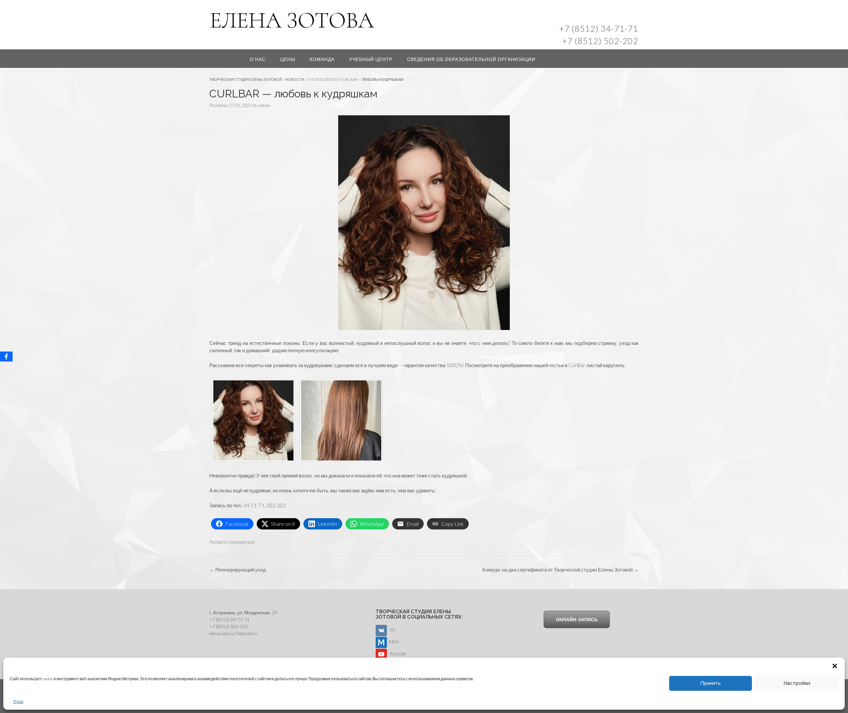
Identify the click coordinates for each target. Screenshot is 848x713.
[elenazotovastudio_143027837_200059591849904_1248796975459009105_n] (341, 420)
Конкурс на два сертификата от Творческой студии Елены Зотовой (560, 570)
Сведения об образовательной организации (471, 59)
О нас (18, 701)
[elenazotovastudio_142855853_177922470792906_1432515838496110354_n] (253, 420)
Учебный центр (371, 59)
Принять (710, 683)
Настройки (796, 683)
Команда (322, 59)
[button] (834, 666)
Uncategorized (241, 542)
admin (264, 105)
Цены (287, 59)
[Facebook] (6, 356)
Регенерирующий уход (237, 570)
